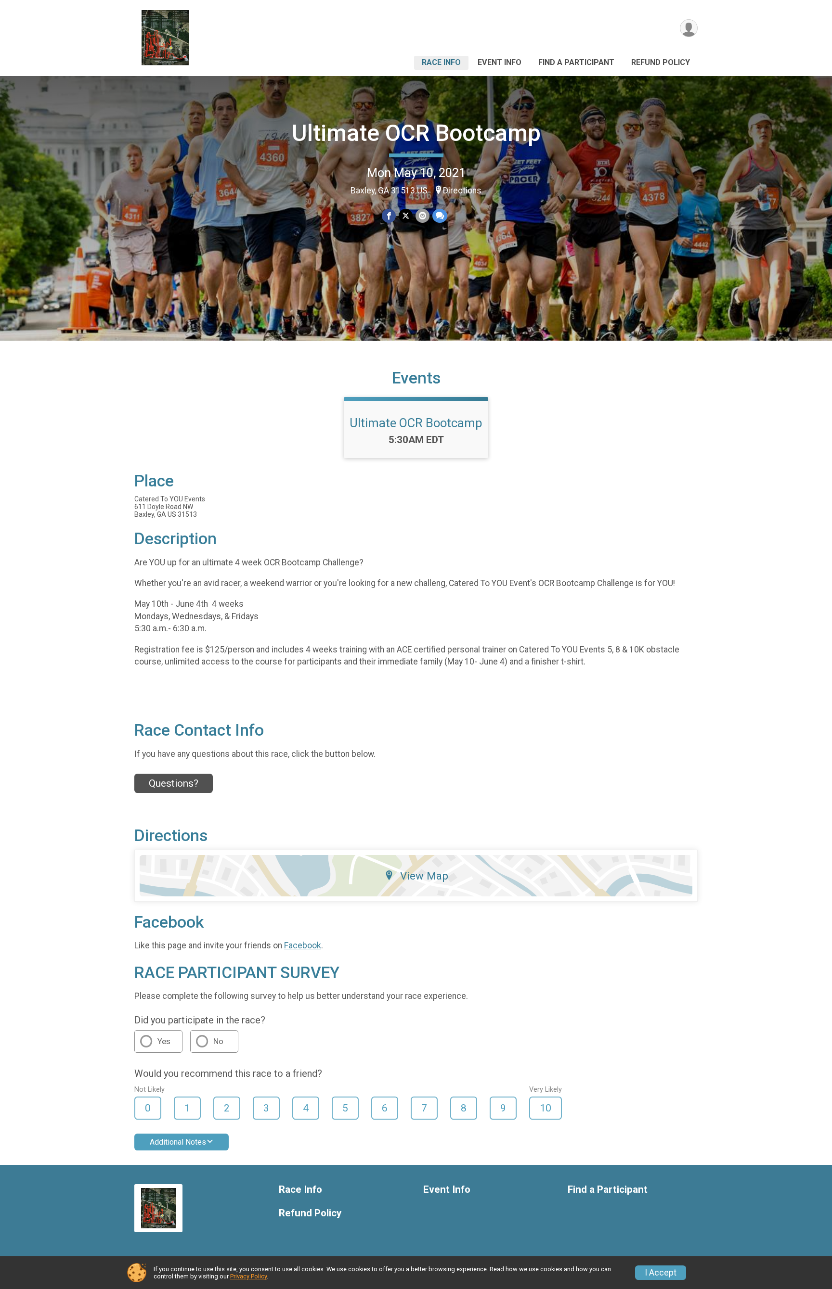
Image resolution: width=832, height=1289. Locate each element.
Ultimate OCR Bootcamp (416, 133)
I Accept (660, 1272)
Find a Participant (576, 62)
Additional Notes (178, 1142)
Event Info (499, 62)
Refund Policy (660, 62)
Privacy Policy (248, 1276)
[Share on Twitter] (406, 216)
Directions (462, 190)
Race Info (441, 62)
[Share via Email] (422, 216)
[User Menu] (689, 28)
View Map (424, 875)
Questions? (173, 783)
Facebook (302, 945)
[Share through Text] (439, 216)
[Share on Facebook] (389, 216)
